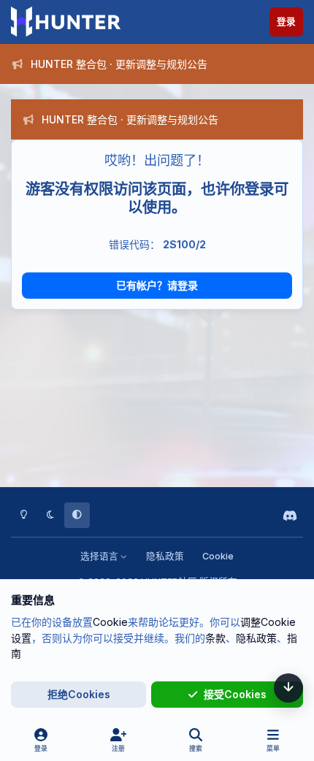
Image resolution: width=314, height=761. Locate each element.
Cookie (218, 556)
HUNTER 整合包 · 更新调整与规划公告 (119, 64)
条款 (215, 638)
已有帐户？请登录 (157, 285)
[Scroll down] (288, 688)
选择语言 (100, 556)
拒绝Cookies (78, 694)
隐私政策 (165, 556)
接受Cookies (235, 694)
